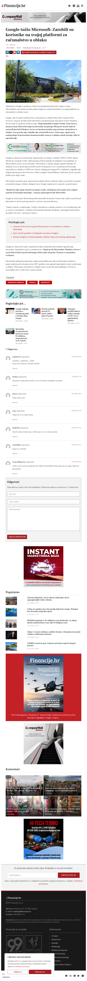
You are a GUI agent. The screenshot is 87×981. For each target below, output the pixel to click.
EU (7, 45)
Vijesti (12, 45)
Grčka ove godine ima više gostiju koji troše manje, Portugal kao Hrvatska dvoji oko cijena (52, 610)
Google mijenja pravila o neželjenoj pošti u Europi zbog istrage (22, 314)
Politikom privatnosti (23, 967)
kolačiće (17, 961)
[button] (7, 52)
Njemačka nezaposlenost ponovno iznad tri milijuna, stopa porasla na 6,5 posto (22, 335)
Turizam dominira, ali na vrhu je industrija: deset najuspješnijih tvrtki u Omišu (48, 599)
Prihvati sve (40, 972)
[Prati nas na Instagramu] (70, 976)
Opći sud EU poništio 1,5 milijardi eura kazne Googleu (35, 233)
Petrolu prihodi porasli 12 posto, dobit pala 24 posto (48, 312)
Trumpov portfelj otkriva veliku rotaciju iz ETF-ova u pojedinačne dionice (74, 315)
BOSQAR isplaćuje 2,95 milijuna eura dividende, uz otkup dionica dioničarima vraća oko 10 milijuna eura (52, 621)
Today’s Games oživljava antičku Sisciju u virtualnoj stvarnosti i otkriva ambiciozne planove (53, 633)
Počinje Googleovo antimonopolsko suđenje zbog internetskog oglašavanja (44, 237)
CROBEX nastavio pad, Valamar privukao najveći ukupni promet (51, 644)
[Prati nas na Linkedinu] (74, 976)
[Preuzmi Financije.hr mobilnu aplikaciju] (70, 6)
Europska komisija (16, 282)
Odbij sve (18, 972)
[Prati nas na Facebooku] (66, 976)
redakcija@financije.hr (22, 911)
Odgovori (14, 368)
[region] (29, 964)
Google (32, 282)
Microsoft (45, 282)
